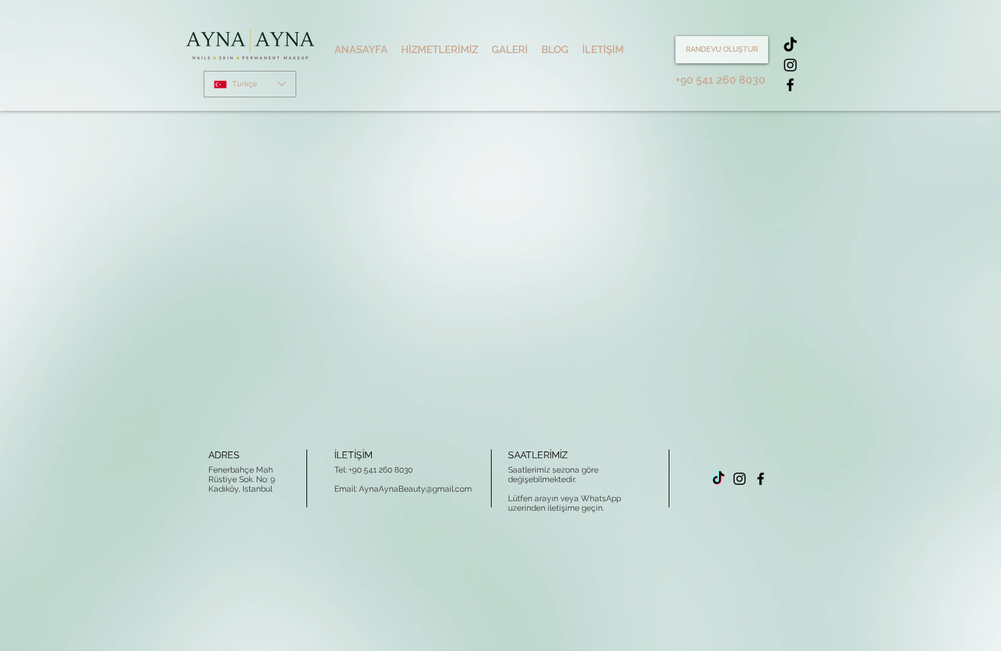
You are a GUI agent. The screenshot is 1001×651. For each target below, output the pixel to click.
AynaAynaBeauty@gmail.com (415, 489)
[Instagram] (790, 65)
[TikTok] (790, 45)
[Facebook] (790, 84)
